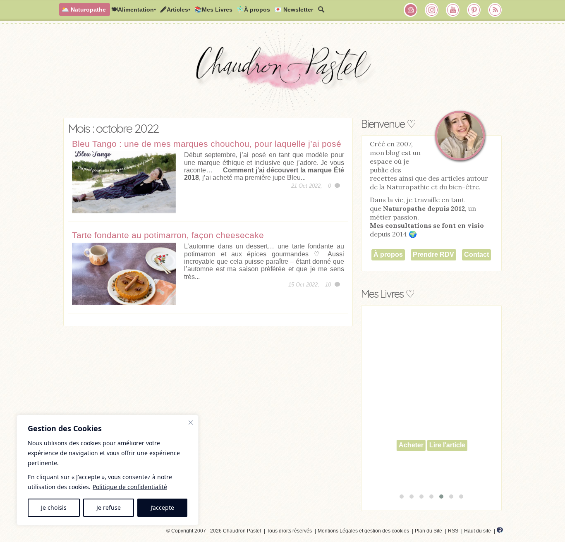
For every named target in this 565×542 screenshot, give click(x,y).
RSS (453, 531)
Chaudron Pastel (282, 72)
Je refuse (108, 507)
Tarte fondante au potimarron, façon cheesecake (168, 235)
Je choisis (54, 507)
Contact (476, 254)
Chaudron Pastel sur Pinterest (474, 10)
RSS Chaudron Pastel (495, 10)
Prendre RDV (433, 254)
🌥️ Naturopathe (84, 9)
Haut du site (477, 531)
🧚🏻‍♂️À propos (253, 9)
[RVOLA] (500, 531)
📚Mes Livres (213, 9)
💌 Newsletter (293, 9)
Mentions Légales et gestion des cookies (363, 531)
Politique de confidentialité (130, 487)
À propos (388, 254)
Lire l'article (447, 445)
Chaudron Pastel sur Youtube (453, 10)
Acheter (410, 445)
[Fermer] (191, 422)
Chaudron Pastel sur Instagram (432, 10)
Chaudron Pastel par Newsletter (411, 10)
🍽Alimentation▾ (133, 9)
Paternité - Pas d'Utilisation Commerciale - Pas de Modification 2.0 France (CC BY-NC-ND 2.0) (82, 532)
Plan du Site (428, 531)
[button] (402, 496)
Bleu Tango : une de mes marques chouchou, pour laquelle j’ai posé (206, 143)
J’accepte (162, 507)
